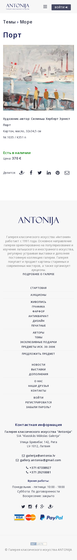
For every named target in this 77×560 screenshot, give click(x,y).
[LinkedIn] (49, 172)
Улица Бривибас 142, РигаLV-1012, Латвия (38, 444)
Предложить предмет (38, 354)
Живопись (38, 302)
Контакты (38, 390)
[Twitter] (40, 172)
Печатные (38, 325)
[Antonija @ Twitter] (23, 506)
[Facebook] (31, 172)
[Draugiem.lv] (22, 172)
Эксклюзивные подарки (38, 342)
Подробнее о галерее (38, 274)
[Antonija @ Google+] (42, 506)
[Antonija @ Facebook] (36, 506)
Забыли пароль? (38, 407)
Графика (38, 306)
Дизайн (39, 321)
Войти (39, 397)
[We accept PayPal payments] (51, 517)
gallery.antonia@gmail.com (40, 460)
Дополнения (38, 374)
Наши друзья (38, 386)
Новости (38, 364)
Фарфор (38, 311)
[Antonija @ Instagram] (30, 506)
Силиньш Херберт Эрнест (50, 119)
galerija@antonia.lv (40, 455)
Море (26, 22)
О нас (38, 381)
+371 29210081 (40, 472)
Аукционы (38, 295)
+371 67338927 (40, 468)
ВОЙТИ (60, 7)
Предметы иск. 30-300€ (38, 347)
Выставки (38, 369)
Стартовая (38, 288)
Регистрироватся (38, 402)
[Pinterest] (58, 172)
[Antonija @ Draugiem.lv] (50, 506)
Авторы (38, 332)
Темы (9, 22)
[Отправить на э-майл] (67, 172)
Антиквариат (39, 316)
